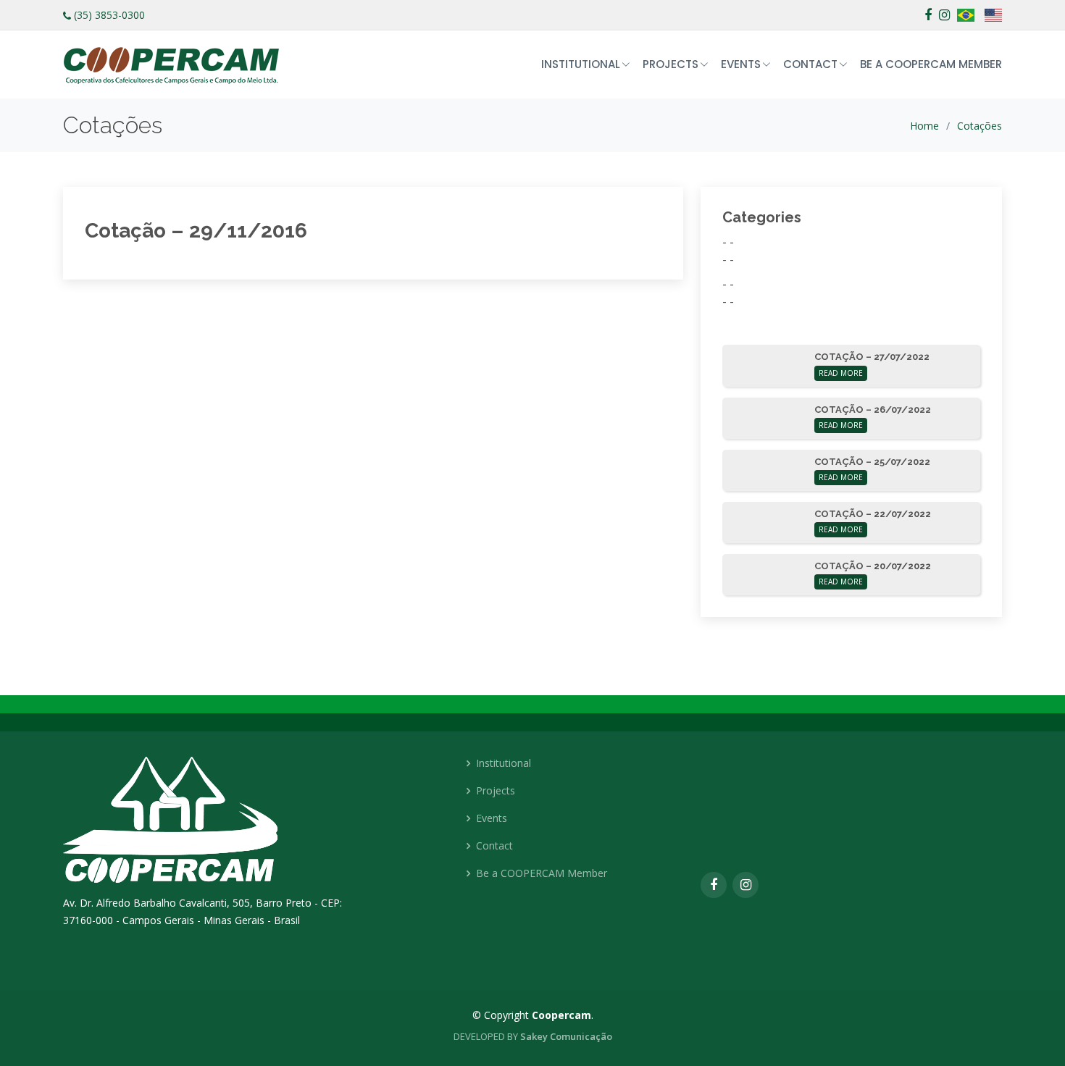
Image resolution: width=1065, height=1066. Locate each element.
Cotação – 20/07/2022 (872, 566)
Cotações (979, 126)
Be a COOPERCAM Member (931, 64)
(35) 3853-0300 (109, 15)
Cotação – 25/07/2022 (872, 461)
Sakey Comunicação (566, 1036)
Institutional (503, 763)
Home (924, 126)
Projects (495, 791)
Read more (841, 373)
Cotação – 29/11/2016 (196, 231)
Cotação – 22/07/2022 (872, 513)
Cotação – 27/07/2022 (872, 356)
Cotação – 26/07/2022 (872, 409)
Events (491, 818)
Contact (494, 846)
